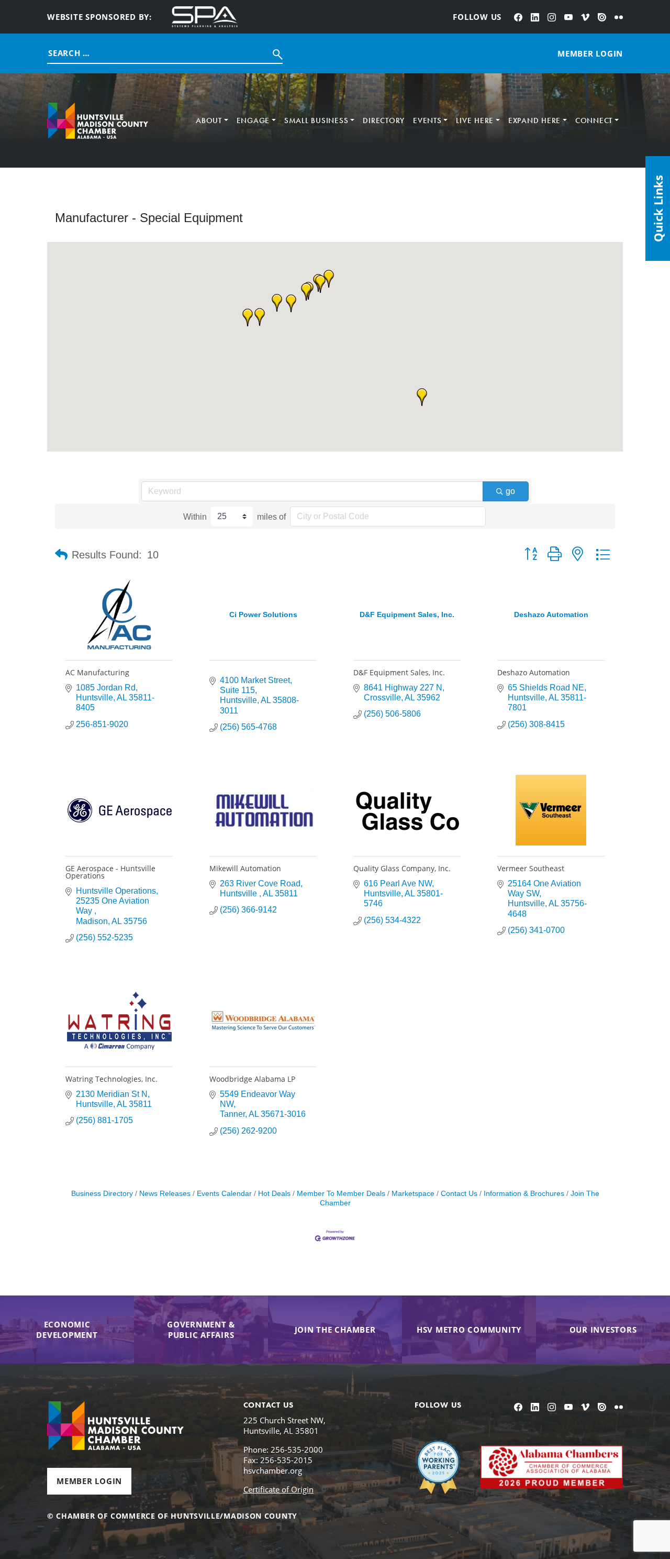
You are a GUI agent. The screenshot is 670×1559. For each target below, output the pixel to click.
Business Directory (102, 1194)
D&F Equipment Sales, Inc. (399, 672)
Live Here (475, 120)
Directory (384, 120)
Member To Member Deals (341, 1194)
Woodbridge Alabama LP (252, 1079)
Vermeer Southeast (530, 868)
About (209, 120)
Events (427, 120)
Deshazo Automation (533, 672)
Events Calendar (224, 1194)
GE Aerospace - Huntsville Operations (110, 872)
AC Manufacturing (97, 672)
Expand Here (534, 120)
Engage (253, 120)
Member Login (89, 1481)
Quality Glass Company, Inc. (402, 868)
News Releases (165, 1194)
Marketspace (413, 1194)
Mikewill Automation (245, 868)
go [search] (510, 491)
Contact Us (459, 1194)
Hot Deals (274, 1194)
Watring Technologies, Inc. (111, 1079)
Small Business (316, 120)
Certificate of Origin (278, 1489)
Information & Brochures (524, 1194)
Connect (593, 120)
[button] (306, 292)
